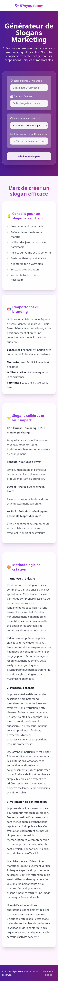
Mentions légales (48, 973)
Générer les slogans (29, 156)
